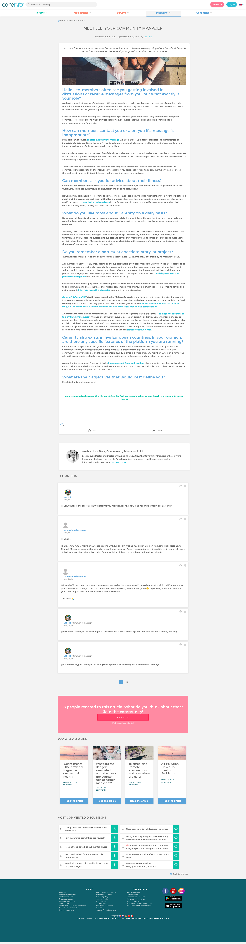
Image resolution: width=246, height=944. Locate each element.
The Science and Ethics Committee (72, 906)
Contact (99, 908)
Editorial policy (102, 897)
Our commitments (66, 910)
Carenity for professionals (106, 910)
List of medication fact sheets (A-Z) (140, 906)
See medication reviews (136, 899)
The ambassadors (66, 899)
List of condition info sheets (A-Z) (139, 903)
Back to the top (180, 874)
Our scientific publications (69, 908)
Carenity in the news (104, 895)
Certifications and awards (106, 892)
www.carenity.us (88, 918)
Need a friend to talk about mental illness (86, 847)
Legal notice (101, 901)
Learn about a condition (136, 897)
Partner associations (67, 901)
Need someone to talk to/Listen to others (147, 829)
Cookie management (104, 906)
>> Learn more (119, 462)
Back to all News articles (72, 20)
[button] (42, 14)
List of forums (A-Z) (134, 901)
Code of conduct (102, 899)
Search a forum (132, 895)
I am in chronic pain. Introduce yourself (85, 838)
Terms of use (101, 903)
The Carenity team (66, 897)
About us (62, 892)
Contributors (64, 903)
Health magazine (133, 892)
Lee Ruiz (148, 36)
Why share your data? (67, 895)
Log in (231, 4)
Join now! (217, 4)
